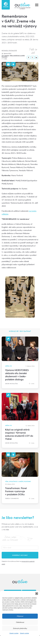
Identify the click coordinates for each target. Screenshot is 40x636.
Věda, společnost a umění (17, 55)
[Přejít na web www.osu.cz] (6, 5)
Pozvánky (4, 57)
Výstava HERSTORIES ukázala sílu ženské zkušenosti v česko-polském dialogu (17, 375)
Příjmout (20, 616)
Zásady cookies (13, 633)
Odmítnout (20, 622)
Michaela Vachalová (9, 50)
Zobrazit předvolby (20, 628)
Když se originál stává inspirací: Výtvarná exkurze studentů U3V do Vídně (19, 434)
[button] (37, 593)
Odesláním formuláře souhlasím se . (18, 563)
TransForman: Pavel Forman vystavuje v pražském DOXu (16, 491)
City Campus (5, 55)
